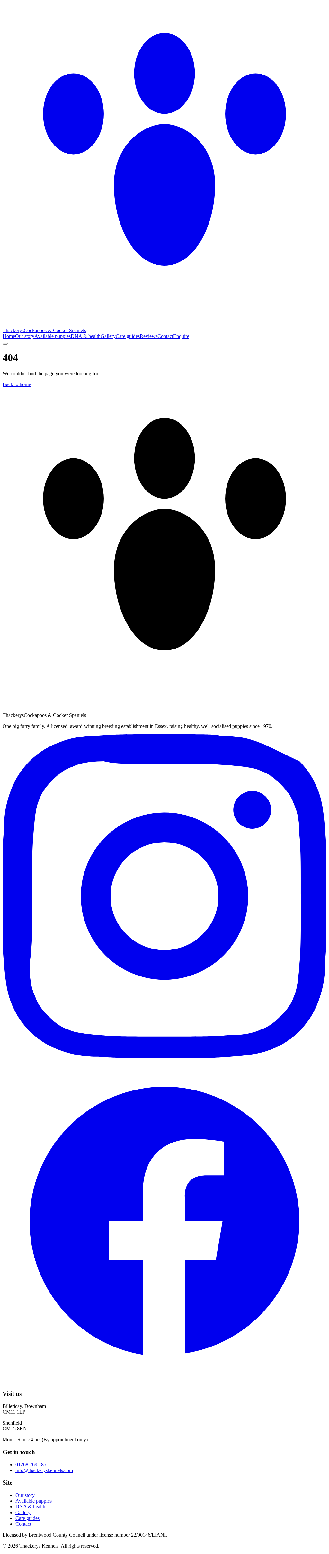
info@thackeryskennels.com (44, 1470)
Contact (165, 336)
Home (9, 336)
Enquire (181, 336)
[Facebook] (164, 1381)
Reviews (148, 336)
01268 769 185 (30, 1464)
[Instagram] (164, 1056)
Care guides (128, 336)
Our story (24, 336)
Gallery (108, 336)
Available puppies (52, 336)
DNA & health (86, 336)
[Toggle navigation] (5, 344)
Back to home (17, 384)
